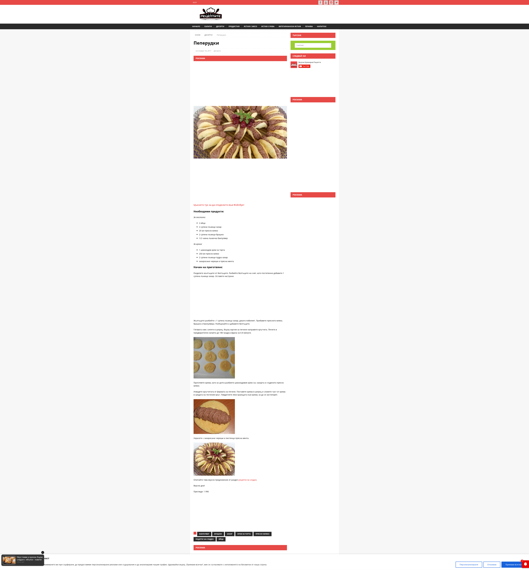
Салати (208, 26)
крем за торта (244, 534)
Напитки (321, 26)
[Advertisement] (286, 14)
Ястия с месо (250, 26)
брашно (218, 534)
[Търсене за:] (313, 45)
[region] (264, 562)
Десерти (220, 26)
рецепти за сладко (247, 480)
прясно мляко (262, 534)
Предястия (234, 26)
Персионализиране (469, 564)
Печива (309, 26)
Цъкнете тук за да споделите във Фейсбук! (219, 204)
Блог (195, 2)
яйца (221, 539)
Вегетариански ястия (290, 26)
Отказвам (491, 564)
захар (229, 534)
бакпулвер (204, 534)
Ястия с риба (267, 26)
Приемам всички (513, 564)
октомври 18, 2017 (203, 51)
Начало (196, 26)
